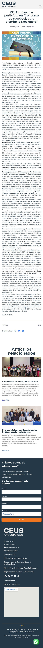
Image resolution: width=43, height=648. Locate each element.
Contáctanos (9, 581)
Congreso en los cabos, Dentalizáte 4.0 (20, 382)
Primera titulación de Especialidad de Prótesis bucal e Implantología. (19, 431)
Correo (4, 496)
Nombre (4, 489)
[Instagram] (12, 576)
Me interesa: (6, 511)
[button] (40, 6)
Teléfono (4, 503)
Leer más (5, 400)
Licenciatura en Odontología (15, 558)
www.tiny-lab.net (27, 642)
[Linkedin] (15, 576)
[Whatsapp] (18, 576)
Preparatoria (9, 554)
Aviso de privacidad (12, 584)
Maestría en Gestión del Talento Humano (20, 568)
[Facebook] (5, 576)
